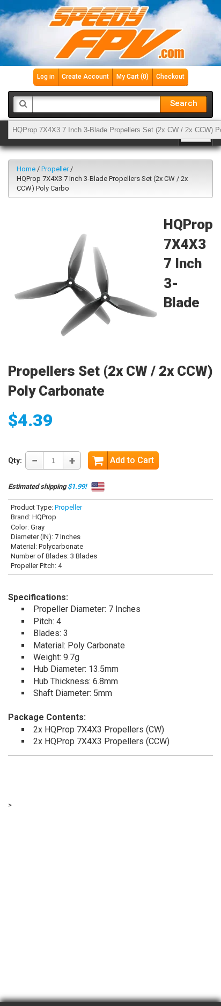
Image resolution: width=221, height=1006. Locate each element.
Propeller (55, 169)
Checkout (170, 76)
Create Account (85, 76)
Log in (46, 76)
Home (26, 169)
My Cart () (132, 76)
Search (183, 103)
